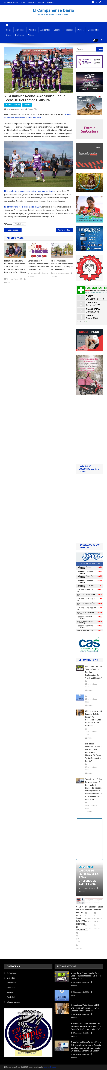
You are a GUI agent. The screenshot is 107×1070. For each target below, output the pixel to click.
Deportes (57, 30)
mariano (7, 282)
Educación (11, 983)
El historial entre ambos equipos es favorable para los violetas (29, 191)
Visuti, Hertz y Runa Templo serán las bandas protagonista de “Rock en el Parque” (93, 672)
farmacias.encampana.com (93, 322)
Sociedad (69, 30)
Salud (8, 35)
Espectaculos (93, 30)
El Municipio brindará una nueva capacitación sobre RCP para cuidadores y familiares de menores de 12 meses (15, 268)
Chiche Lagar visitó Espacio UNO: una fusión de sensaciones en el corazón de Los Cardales (93, 718)
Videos (31, 35)
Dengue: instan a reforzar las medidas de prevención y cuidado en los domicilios (38, 265)
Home (8, 30)
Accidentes (45, 30)
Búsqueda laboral (89, 908)
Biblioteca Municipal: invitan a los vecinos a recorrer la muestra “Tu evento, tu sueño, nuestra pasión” (93, 752)
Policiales (32, 30)
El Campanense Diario (53, 10)
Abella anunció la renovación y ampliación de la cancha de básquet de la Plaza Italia (62, 265)
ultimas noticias (13, 1002)
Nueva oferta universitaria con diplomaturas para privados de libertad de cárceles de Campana (65, 230)
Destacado (19, 35)
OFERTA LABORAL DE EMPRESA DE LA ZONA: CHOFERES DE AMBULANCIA (89, 876)
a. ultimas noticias (13, 105)
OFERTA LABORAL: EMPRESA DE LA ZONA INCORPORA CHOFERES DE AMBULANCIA (80, 918)
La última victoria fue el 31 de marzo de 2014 (22, 207)
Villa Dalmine (19, 224)
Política (81, 30)
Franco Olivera (34, 109)
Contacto (50, 2)
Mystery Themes (50, 1067)
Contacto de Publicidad (36, 2)
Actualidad (20, 30)
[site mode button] (95, 40)
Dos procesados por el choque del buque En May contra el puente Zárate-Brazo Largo (15, 230)
